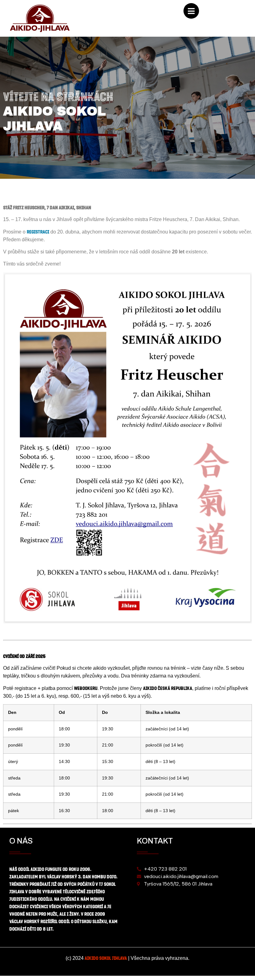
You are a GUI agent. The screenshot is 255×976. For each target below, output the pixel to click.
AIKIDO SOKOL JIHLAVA (106, 958)
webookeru (85, 688)
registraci (38, 231)
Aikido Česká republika (167, 688)
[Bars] (191, 11)
